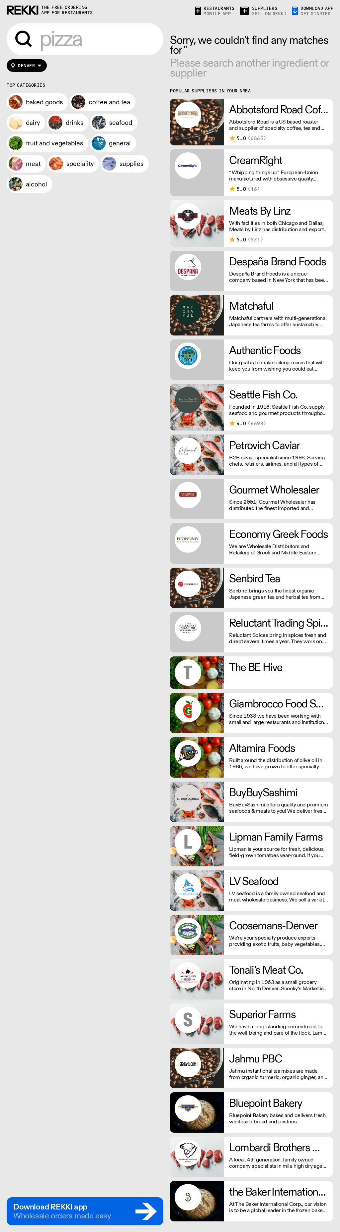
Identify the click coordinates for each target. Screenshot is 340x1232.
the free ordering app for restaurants (67, 10)
